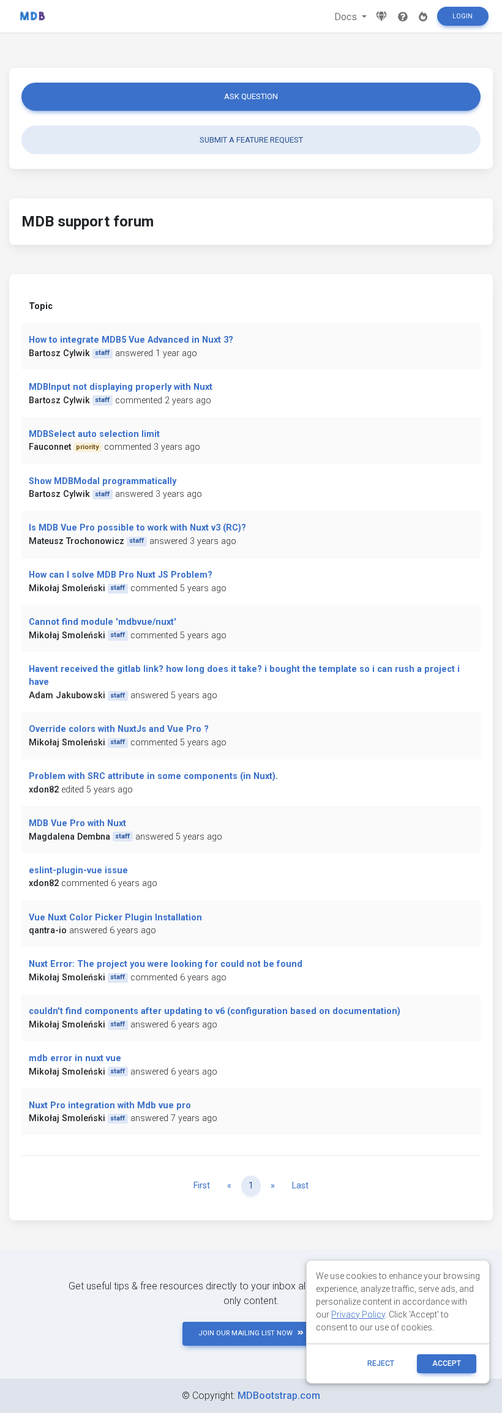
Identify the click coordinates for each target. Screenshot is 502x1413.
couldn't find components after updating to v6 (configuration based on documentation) (214, 1011)
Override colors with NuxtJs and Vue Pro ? (119, 729)
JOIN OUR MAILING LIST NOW (245, 1333)
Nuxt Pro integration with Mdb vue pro (110, 1105)
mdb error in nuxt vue (75, 1058)
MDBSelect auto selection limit (94, 434)
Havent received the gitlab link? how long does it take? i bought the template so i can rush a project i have (244, 676)
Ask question (251, 96)
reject (380, 1363)
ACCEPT (446, 1363)
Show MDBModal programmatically (102, 481)
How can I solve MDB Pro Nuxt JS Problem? (120, 575)
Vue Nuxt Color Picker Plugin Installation (115, 917)
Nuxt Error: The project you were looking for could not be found (165, 964)
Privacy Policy (358, 1314)
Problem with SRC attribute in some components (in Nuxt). (153, 776)
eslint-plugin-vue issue (78, 870)
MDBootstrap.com (279, 1395)
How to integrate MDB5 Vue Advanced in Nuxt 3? (131, 340)
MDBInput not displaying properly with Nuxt (120, 387)
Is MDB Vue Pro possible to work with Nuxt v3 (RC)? (137, 528)
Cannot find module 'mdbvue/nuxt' (102, 622)
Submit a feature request (251, 139)
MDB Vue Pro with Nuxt (77, 823)
